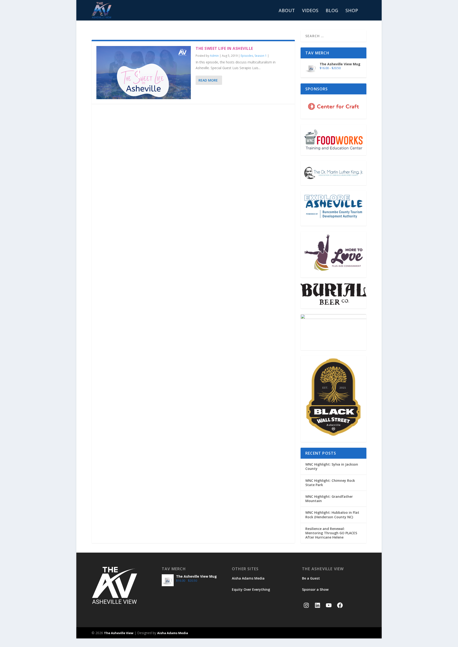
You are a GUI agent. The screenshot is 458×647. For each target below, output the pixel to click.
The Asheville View (118, 633)
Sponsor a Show (315, 589)
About (287, 11)
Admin (214, 56)
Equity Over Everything (251, 589)
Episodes (247, 56)
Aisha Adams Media (248, 578)
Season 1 (261, 56)
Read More (208, 80)
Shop (351, 11)
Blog (332, 11)
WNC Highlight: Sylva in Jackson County (331, 466)
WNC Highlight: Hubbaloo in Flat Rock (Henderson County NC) (332, 514)
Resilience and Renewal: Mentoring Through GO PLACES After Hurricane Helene (331, 532)
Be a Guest (311, 578)
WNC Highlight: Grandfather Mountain (329, 498)
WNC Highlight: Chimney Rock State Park (330, 482)
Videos (310, 11)
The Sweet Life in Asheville (224, 48)
